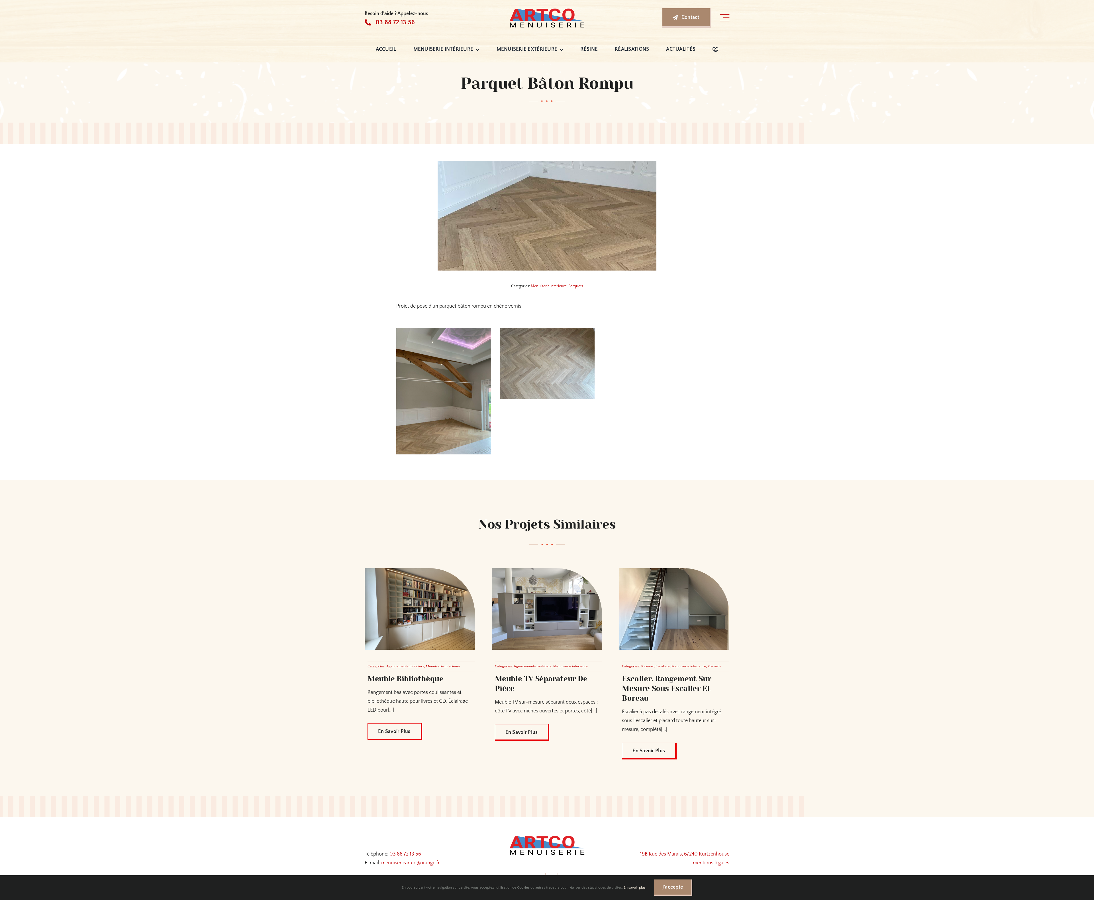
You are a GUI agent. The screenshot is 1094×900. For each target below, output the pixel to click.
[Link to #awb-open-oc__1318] (724, 18)
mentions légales (711, 863)
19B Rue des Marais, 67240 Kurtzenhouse (684, 854)
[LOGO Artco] (547, 10)
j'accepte (672, 887)
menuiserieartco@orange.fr (410, 863)
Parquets (575, 286)
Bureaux (647, 666)
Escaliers (663, 666)
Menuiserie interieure (549, 286)
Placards (714, 666)
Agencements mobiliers (405, 666)
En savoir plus (635, 887)
